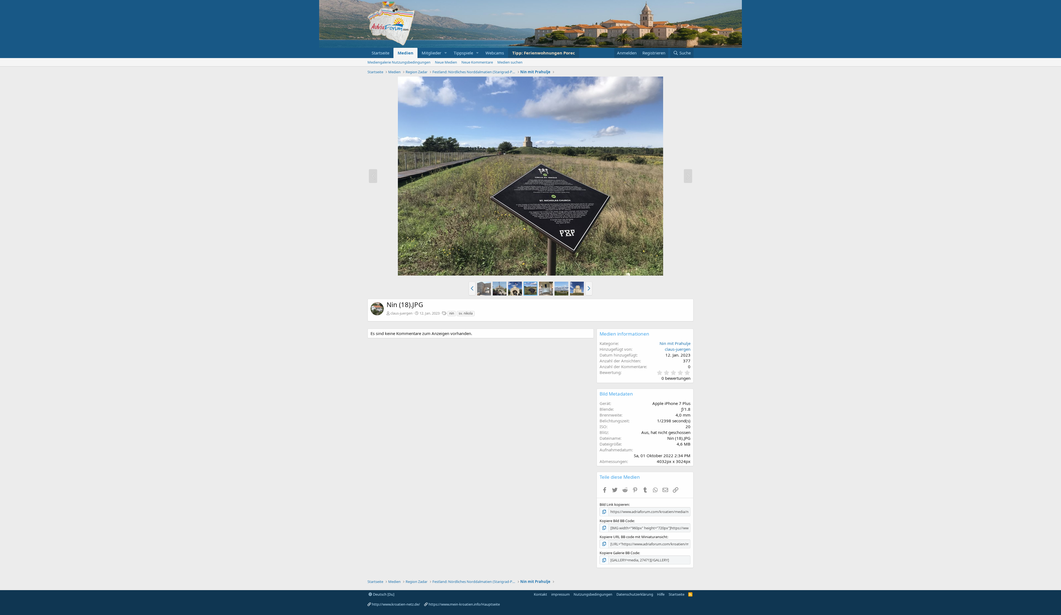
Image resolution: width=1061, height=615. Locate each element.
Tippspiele (463, 53)
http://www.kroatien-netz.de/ (396, 604)
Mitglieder (431, 53)
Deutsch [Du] (383, 594)
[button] (446, 53)
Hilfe (661, 594)
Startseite (380, 53)
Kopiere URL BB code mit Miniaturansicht (633, 536)
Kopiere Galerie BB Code (619, 552)
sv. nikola (466, 313)
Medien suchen (509, 62)
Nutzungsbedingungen (593, 594)
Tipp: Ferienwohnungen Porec (543, 53)
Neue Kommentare (477, 62)
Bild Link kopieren (614, 504)
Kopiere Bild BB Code (617, 520)
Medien (405, 53)
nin (451, 313)
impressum (560, 594)
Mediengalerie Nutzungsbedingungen (398, 62)
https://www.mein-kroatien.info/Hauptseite (464, 604)
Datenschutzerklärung (634, 594)
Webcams (494, 53)
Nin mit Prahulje (675, 343)
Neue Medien (446, 62)
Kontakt (540, 594)
